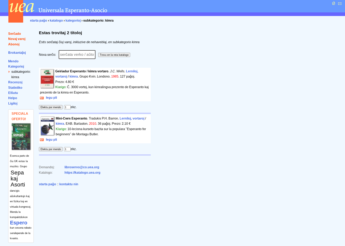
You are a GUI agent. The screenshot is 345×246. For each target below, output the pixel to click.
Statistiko (15, 87)
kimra (73, 76)
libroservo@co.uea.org (81, 167)
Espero (18, 222)
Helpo (12, 98)
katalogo (56, 20)
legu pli (50, 97)
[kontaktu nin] (339, 4)
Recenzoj (15, 82)
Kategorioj (16, 66)
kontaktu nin (68, 184)
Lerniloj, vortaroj (132, 118)
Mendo (13, 61)
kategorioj (73, 20)
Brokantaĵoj (17, 52)
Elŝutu (13, 93)
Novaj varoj (16, 39)
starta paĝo (38, 20)
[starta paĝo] (333, 4)
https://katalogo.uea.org (82, 172)
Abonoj (13, 44)
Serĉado (14, 33)
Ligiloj (12, 103)
